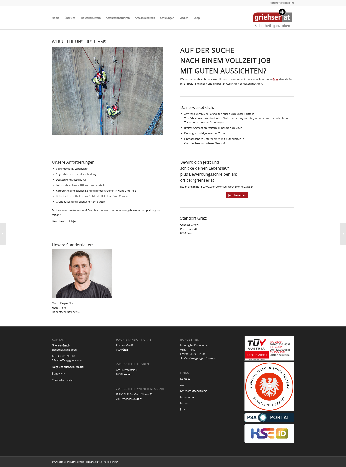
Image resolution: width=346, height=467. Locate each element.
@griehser (59, 373)
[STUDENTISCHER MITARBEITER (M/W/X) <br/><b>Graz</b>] (3, 234)
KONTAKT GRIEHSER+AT (282, 2)
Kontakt (185, 378)
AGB (182, 385)
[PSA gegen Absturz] (343, 234)
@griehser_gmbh (63, 380)
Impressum (187, 397)
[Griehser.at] (272, 17)
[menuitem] (55, 17)
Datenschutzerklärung (193, 391)
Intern (184, 403)
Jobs (182, 409)
